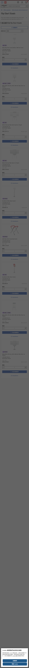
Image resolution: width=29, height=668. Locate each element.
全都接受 (15, 660)
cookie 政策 (14, 655)
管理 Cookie (15, 664)
